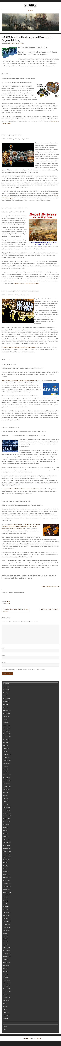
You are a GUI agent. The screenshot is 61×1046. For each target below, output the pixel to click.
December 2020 (7, 734)
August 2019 (6, 763)
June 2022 (5, 704)
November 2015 (7, 886)
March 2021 (6, 725)
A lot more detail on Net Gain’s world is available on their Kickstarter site (21, 489)
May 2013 (5, 974)
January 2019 (6, 777)
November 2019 (7, 754)
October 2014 (6, 924)
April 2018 (5, 801)
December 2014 (7, 918)
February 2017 (6, 842)
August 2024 (6, 690)
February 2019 (6, 775)
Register (5, 1026)
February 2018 (6, 807)
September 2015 (7, 892)
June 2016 (5, 865)
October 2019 (6, 757)
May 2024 (5, 695)
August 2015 (6, 895)
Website (4, 662)
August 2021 (6, 716)
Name (4, 648)
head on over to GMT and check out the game (26, 283)
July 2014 (5, 933)
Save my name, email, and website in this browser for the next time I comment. (24, 669)
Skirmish (38, 1038)
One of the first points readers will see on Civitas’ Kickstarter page (19, 380)
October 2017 (6, 818)
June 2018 (5, 795)
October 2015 (6, 889)
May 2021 (5, 719)
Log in (4, 1029)
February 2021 (6, 728)
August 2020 (6, 739)
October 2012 (6, 994)
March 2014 (6, 945)
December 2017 (7, 813)
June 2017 (5, 830)
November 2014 (7, 921)
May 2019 (5, 769)
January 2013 (6, 986)
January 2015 (6, 915)
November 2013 (7, 956)
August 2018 (6, 789)
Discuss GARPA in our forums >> (50, 586)
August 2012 (6, 1000)
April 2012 (5, 1012)
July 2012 (5, 1003)
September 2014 (7, 927)
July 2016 (5, 862)
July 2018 (5, 792)
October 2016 (6, 854)
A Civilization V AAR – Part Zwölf (49, 609)
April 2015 (5, 906)
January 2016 (6, 880)
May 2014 (5, 939)
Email (3, 655)
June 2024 (5, 693)
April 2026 (5, 687)
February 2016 (6, 877)
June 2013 (5, 971)
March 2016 (6, 874)
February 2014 (6, 947)
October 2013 (6, 959)
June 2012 (5, 1006)
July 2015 (5, 898)
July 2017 (5, 827)
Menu (31, 10)
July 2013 (5, 968)
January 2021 (6, 731)
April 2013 (5, 977)
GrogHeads (30, 4)
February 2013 (6, 983)
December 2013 (7, 953)
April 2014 (5, 942)
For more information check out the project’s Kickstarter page (18, 347)
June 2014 (5, 936)
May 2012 (5, 1009)
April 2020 (5, 748)
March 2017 (6, 839)
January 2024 (6, 698)
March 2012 (6, 1015)
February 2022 (6, 710)
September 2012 (7, 997)
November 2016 (7, 851)
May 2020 (5, 745)
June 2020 (5, 742)
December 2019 (7, 751)
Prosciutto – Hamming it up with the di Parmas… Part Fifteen (15, 610)
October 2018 (6, 783)
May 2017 (5, 833)
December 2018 (7, 780)
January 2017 (6, 845)
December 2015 (7, 883)
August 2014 (6, 930)
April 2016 (5, 871)
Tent (9, 603)
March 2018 (6, 804)
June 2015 (5, 901)
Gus (6, 603)
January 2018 (6, 810)
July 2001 (5, 1018)
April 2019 (5, 772)
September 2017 (7, 821)
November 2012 (7, 991)
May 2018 (5, 798)
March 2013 (6, 980)
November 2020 (7, 736)
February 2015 (6, 912)
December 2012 (7, 988)
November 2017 (7, 816)
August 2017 (6, 824)
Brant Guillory (20, 43)
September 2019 (7, 760)
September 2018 (7, 786)
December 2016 (7, 848)
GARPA (8, 601)
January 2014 (6, 950)
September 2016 (7, 857)
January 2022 (6, 713)
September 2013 (7, 962)
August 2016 (6, 860)
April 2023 (5, 701)
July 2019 (5, 766)
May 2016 (5, 868)
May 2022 (5, 707)
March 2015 (6, 909)
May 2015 (5, 904)
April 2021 (5, 722)
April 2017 (5, 836)
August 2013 (6, 965)
